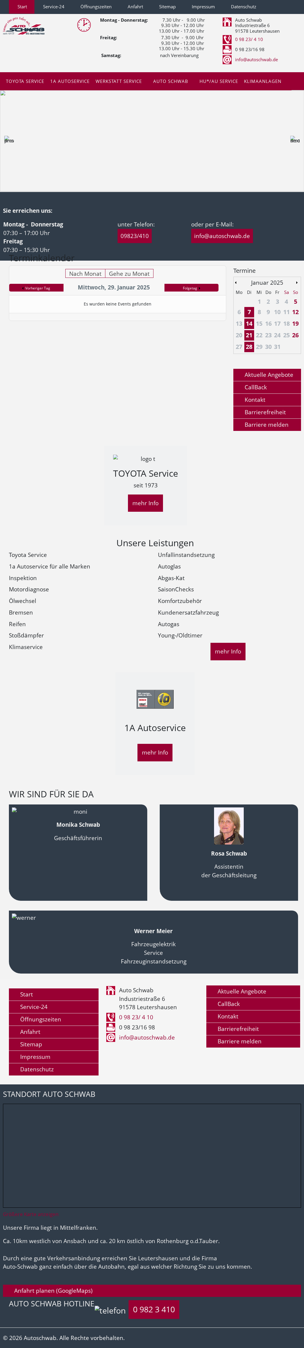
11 (286, 312)
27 (239, 347)
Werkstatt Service (119, 81)
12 (295, 312)
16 (268, 323)
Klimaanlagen (262, 81)
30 (268, 347)
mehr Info (145, 503)
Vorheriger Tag (37, 288)
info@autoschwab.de (256, 59)
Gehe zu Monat (129, 274)
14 (249, 323)
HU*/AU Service (219, 81)
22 (259, 335)
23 (268, 335)
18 (286, 323)
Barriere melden (266, 425)
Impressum (203, 7)
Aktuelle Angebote (268, 375)
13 (239, 323)
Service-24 (53, 7)
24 (277, 335)
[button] (9, 140)
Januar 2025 (267, 282)
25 (286, 335)
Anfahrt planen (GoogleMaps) (53, 1290)
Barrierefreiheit (264, 412)
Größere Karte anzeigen (30, 1214)
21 (249, 335)
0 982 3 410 (154, 1309)
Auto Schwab (170, 81)
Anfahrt (134, 7)
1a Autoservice (70, 81)
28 (249, 347)
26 (295, 335)
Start (21, 7)
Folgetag (190, 288)
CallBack (255, 387)
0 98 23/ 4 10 (249, 39)
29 (259, 347)
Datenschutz (243, 7)
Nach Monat (85, 274)
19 (295, 323)
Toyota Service (25, 81)
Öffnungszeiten (95, 7)
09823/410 (135, 236)
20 (239, 335)
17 (277, 323)
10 (277, 312)
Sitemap (167, 7)
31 (277, 347)
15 (259, 323)
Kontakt (254, 400)
